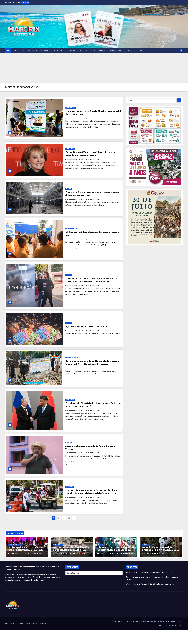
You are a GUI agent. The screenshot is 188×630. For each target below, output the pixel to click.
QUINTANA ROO (29, 50)
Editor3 (91, 368)
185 (68, 518)
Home (114, 621)
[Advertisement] (94, 68)
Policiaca (18, 544)
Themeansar (42, 623)
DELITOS (74, 357)
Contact (120, 621)
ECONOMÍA (71, 50)
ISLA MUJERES (69, 486)
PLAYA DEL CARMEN (71, 228)
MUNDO (102, 50)
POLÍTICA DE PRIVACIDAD (165, 626)
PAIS (93, 50)
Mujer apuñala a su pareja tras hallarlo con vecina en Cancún (25, 548)
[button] (177, 51)
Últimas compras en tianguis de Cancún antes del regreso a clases (115, 550)
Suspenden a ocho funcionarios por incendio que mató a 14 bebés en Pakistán (71, 550)
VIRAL (142, 50)
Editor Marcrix (94, 118)
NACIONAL (68, 188)
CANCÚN (68, 357)
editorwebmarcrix (126, 553)
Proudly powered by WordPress (15, 623)
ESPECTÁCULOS (116, 50)
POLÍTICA (83, 50)
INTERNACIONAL (70, 148)
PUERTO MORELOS (70, 107)
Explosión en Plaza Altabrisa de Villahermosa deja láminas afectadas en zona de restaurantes (154, 621)
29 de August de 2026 (18, 553)
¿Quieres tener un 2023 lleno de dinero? (86, 326)
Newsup (33, 623)
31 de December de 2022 (76, 118)
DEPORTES (131, 50)
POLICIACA (58, 50)
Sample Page (179, 626)
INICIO (15, 50)
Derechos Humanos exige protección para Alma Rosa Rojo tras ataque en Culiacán (160, 550)
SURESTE (44, 50)
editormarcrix (35, 553)
